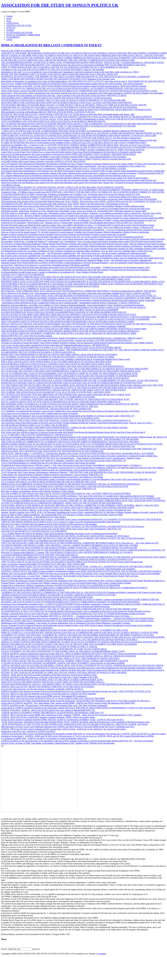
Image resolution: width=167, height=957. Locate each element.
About (8, 18)
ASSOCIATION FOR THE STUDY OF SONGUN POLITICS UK (59, 5)
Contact (9, 16)
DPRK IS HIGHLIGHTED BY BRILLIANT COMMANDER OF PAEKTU (51, 45)
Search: (4, 949)
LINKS (9, 39)
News (8, 21)
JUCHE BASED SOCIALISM (19, 32)
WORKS (10, 30)
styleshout (102, 954)
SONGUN (10, 28)
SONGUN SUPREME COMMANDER (23, 35)
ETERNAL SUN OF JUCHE (18, 25)
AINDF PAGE (12, 23)
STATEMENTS (13, 37)
